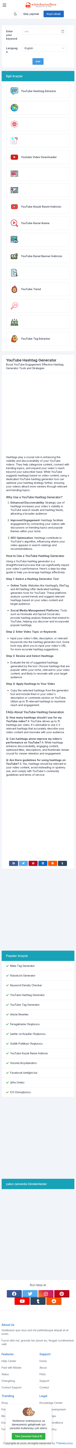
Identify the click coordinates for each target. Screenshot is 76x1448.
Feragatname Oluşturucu (25, 1024)
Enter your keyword (11, 35)
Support (44, 1380)
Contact (44, 1387)
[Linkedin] (42, 863)
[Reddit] (52, 863)
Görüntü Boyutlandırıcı (23, 1063)
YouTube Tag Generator (25, 1004)
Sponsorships (47, 1416)
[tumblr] (38, 1301)
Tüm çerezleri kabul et (28, 1436)
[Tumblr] (62, 863)
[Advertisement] (38, 416)
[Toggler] (4, 5)
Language (12, 50)
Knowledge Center (51, 1402)
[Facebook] (13, 863)
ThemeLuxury (64, 1443)
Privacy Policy (48, 1429)
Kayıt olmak (54, 13)
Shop (4, 1402)
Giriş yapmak (31, 13)
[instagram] (45, 1293)
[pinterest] (61, 1293)
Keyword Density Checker (26, 985)
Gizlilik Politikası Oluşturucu (26, 1043)
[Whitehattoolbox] (40, 5)
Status (5, 1374)
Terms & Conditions (51, 1422)
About (43, 1367)
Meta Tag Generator (22, 965)
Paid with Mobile (11, 1367)
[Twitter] (23, 863)
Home (43, 1361)
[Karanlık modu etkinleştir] (15, 14)
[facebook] (14, 1293)
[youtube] (22, 1301)
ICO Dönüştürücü (20, 1092)
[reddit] (53, 1301)
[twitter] (30, 1293)
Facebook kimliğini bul (23, 1072)
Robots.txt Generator (22, 975)
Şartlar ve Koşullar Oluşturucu (28, 1033)
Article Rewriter (19, 1014)
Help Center (8, 1361)
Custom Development (52, 1409)
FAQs (42, 1374)
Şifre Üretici (17, 1082)
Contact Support (11, 1387)
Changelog (8, 1380)
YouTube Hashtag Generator (27, 995)
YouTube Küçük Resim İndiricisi (29, 1053)
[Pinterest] (33, 863)
